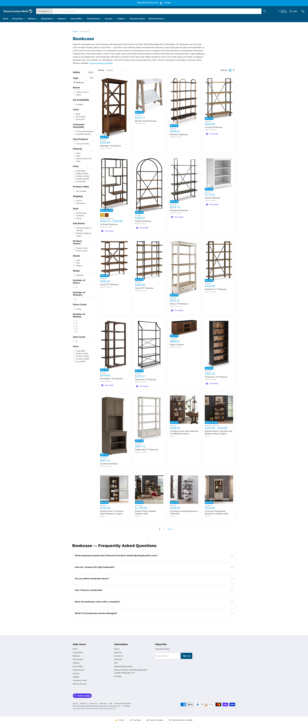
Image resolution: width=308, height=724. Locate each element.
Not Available (81, 191)
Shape (76, 270)
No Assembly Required (84, 131)
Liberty (78, 95)
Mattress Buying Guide (123, 666)
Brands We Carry (156, 18)
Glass (78, 156)
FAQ (116, 663)
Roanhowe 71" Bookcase (215, 289)
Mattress (62, 18)
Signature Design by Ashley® (83, 229)
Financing (118, 659)
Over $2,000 (80, 181)
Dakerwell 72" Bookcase (145, 379)
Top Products (80, 139)
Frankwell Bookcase (109, 224)
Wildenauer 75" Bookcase (216, 377)
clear (91, 78)
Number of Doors (79, 281)
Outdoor (121, 18)
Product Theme (77, 242)
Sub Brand (78, 223)
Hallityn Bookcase (212, 198)
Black (78, 114)
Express (79, 201)
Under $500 (80, 171)
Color (76, 109)
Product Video (81, 186)
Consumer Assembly (79, 125)
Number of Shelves (79, 315)
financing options (94, 595)
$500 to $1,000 (82, 173)
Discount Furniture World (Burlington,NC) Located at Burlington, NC (97, 706)
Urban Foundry (81, 251)
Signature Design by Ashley (83, 234)
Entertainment (93, 18)
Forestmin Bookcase (213, 127)
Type (75, 78)
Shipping (78, 196)
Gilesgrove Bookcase (179, 210)
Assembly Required (83, 134)
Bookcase (80, 82)
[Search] (264, 11)
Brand (76, 87)
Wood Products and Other (83, 160)
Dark (78, 263)
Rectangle (79, 275)
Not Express (80, 203)
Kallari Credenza (177, 344)
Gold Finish (80, 119)
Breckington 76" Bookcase (111, 378)
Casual (78, 218)
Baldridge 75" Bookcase (110, 145)
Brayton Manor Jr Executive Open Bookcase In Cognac (112, 512)
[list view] (233, 70)
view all (90, 72)
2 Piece (78, 309)
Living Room (17, 18)
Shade (76, 256)
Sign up (186, 655)
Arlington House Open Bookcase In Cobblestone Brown (184, 432)
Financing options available (101, 63)
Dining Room (47, 18)
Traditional (80, 216)
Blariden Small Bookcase (146, 121)
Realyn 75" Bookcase (179, 303)
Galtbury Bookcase (143, 221)
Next (170, 529)
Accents (108, 18)
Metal (78, 153)
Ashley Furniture (82, 92)
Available (79, 104)
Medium (79, 266)
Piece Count (80, 304)
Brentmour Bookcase (179, 134)
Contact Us (118, 656)
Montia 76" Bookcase (144, 288)
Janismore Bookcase (109, 463)
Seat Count (79, 337)
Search (117, 649)
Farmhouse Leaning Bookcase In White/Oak (184, 512)
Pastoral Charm (82, 248)
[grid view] (230, 70)
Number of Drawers (79, 293)
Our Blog (117, 676)
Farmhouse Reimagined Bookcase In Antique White (217, 512)
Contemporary (81, 213)
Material (77, 148)
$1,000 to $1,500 (82, 176)
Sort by (101, 70)
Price (76, 166)
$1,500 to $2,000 (82, 179)
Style (75, 208)
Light (78, 260)
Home (5, 18)
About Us (118, 652)
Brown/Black (81, 117)
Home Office (76, 18)
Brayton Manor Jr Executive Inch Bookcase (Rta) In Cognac (218, 432)
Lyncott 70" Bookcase (109, 284)
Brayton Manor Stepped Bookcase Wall (145, 512)
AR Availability (81, 100)
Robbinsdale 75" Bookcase (146, 449)
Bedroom (32, 18)
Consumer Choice (137, 18)
